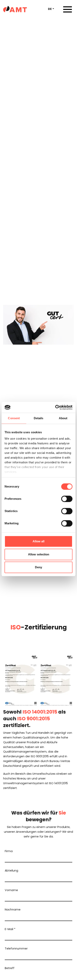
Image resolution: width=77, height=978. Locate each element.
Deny (38, 567)
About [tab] (63, 418)
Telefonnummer (16, 948)
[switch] (66, 499)
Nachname (13, 909)
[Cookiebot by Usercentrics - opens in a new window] (55, 407)
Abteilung (11, 871)
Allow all (38, 541)
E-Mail (10, 929)
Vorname (11, 890)
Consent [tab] (14, 418)
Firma (9, 851)
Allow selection (38, 554)
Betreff (9, 968)
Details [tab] (38, 418)
